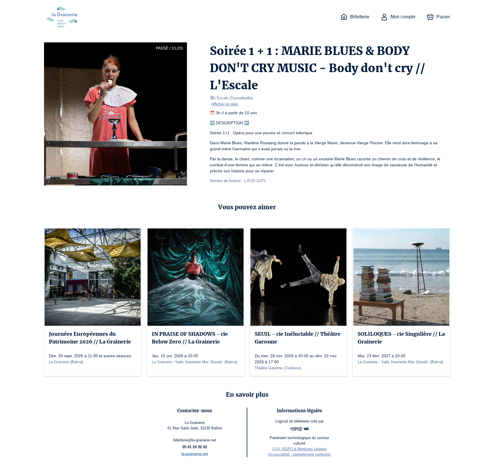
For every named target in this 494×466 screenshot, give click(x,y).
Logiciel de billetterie (292, 421)
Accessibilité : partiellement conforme (299, 454)
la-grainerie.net (194, 454)
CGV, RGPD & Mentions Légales (299, 449)
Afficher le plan (224, 104)
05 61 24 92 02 (194, 447)
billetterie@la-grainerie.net (194, 440)
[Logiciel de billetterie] (299, 429)
